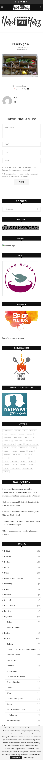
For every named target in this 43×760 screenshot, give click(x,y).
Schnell (23, 464)
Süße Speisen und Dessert (23, 709)
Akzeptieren (16, 757)
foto (14, 447)
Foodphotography (32, 444)
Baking (22, 551)
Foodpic (6, 447)
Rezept (23, 461)
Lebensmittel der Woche (23, 677)
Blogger (33, 430)
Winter (6, 471)
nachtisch (28, 454)
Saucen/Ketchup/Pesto (23, 699)
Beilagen (23, 644)
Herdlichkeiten (22, 606)
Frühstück (23, 666)
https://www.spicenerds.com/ (13, 338)
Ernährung (22, 584)
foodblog (7, 441)
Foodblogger (18, 441)
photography (22, 458)
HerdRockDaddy (23, 627)
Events (22, 589)
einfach (29, 434)
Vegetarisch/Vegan (23, 720)
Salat (15, 464)
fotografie (23, 447)
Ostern (23, 688)
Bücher (22, 562)
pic (32, 458)
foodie (20, 444)
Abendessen (7, 430)
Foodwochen (23, 660)
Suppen (23, 704)
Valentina (5, 521)
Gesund (6, 451)
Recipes (22, 633)
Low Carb (22, 611)
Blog (25, 430)
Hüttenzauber (23, 671)
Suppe (31, 464)
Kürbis (31, 451)
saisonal (7, 464)
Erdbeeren (7, 437)
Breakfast (22, 556)
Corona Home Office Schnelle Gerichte (23, 649)
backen (17, 430)
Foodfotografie (9, 444)
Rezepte (31, 461)
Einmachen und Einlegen (22, 578)
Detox (22, 567)
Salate (23, 693)
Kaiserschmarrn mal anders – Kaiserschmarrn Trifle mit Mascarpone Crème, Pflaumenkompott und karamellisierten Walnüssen (21, 492)
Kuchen (22, 451)
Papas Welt (22, 617)
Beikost (23, 622)
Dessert (13, 434)
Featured (22, 595)
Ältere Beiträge (29, 757)
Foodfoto (29, 441)
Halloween (24, 715)
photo (13, 458)
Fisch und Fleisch (23, 655)
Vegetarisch (15, 468)
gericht (32, 447)
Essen (27, 437)
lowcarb (7, 454)
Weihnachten (27, 468)
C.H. (16, 97)
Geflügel (22, 600)
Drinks (22, 573)
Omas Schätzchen (23, 682)
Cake (5, 434)
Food (34, 437)
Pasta (5, 458)
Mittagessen (17, 454)
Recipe (6, 461)
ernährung (18, 437)
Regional (14, 461)
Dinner (21, 434)
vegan (6, 468)
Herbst (14, 451)
